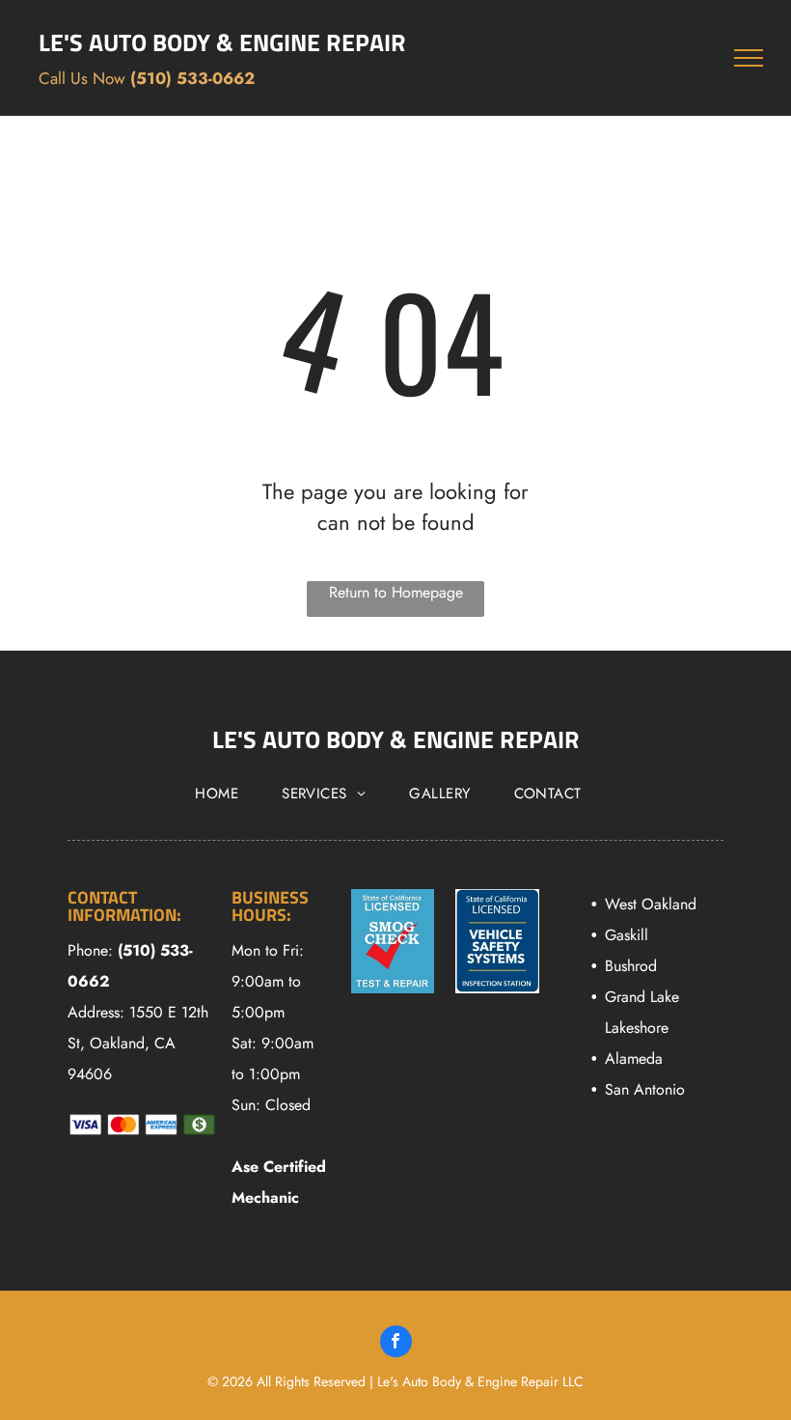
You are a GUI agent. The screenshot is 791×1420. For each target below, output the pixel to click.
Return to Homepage (396, 592)
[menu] (748, 58)
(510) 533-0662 (192, 78)
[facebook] (396, 1343)
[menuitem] (223, 793)
